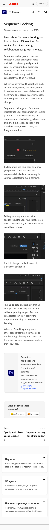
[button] (33, 4)
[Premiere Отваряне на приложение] (45, 12)
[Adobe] (13, 3)
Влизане (42, 4)
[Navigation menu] (4, 3)
